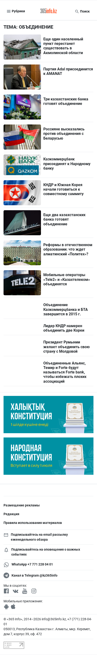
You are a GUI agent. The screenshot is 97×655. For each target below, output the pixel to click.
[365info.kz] (48, 11)
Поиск (84, 11)
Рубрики (18, 11)
